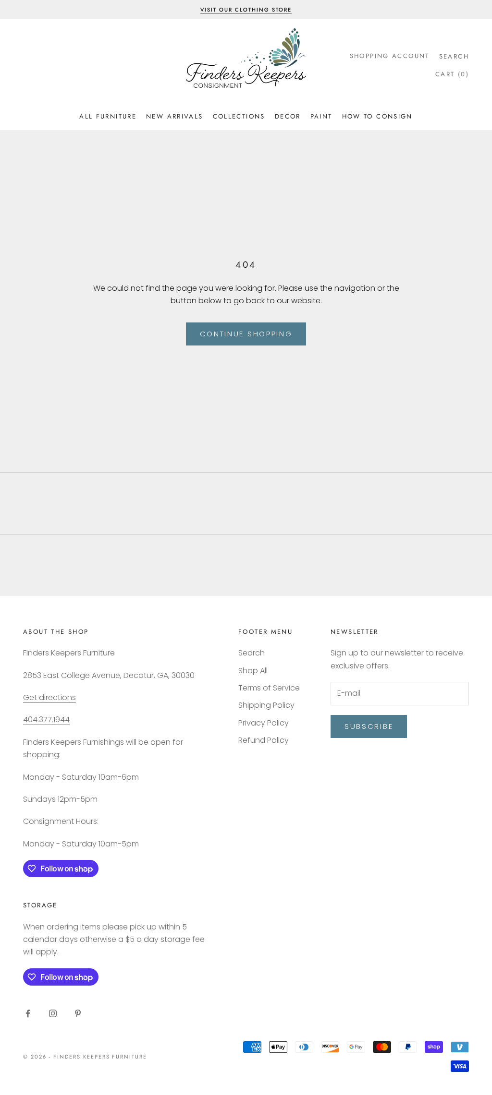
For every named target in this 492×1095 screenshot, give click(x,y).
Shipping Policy (266, 705)
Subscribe (368, 726)
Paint (321, 116)
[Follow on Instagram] (53, 1013)
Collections (239, 116)
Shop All (253, 670)
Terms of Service (269, 687)
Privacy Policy (263, 722)
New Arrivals (174, 116)
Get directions (49, 697)
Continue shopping (246, 334)
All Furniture (107, 116)
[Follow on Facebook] (28, 1013)
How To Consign (377, 116)
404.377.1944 (46, 719)
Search (251, 652)
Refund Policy (263, 740)
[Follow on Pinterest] (78, 1013)
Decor (288, 116)
